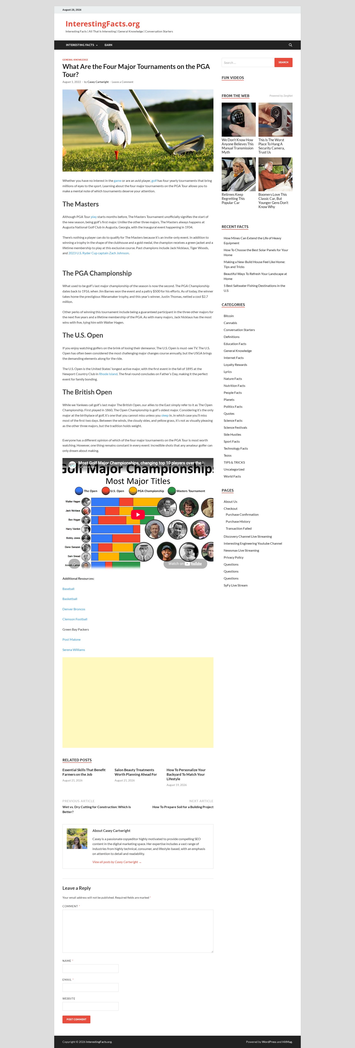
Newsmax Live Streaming (241, 550)
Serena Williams (73, 650)
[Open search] (290, 45)
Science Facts (233, 420)
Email (68, 979)
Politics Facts (233, 406)
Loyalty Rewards (235, 365)
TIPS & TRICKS (234, 462)
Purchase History (238, 521)
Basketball (69, 599)
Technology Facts (236, 448)
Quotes (229, 413)
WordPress (269, 1041)
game (117, 180)
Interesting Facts (80, 45)
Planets (229, 399)
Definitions (232, 337)
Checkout (230, 508)
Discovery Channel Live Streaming (248, 536)
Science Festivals (235, 427)
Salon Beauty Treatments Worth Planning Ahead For (136, 772)
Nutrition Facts (234, 385)
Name (67, 960)
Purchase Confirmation (242, 514)
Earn (108, 45)
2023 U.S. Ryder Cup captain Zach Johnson (98, 253)
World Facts (232, 476)
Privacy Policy (233, 557)
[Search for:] (257, 62)
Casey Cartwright (98, 82)
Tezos (228, 455)
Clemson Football (74, 619)
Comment (71, 906)
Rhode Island (108, 374)
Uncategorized (234, 469)
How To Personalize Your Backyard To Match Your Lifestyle (186, 774)
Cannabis (230, 323)
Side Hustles (232, 434)
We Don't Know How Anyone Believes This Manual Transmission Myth (238, 146)
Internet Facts (234, 358)
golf (154, 180)
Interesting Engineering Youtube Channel (253, 543)
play (94, 217)
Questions (231, 564)
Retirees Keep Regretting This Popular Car (233, 198)
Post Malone (71, 639)
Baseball (68, 589)
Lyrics (228, 371)
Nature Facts (233, 378)
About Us (230, 501)
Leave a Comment (122, 82)
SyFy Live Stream (236, 585)
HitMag (287, 1041)
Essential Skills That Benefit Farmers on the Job (84, 772)
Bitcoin (229, 316)
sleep (165, 415)
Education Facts (235, 344)
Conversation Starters (239, 330)
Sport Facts (232, 441)
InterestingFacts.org (103, 24)
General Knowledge (75, 59)
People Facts (233, 392)
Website (68, 998)
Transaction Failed (239, 528)
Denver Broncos (73, 609)
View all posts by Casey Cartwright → (117, 862)
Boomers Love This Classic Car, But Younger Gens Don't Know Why (273, 200)
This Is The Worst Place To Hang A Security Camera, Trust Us (271, 146)
